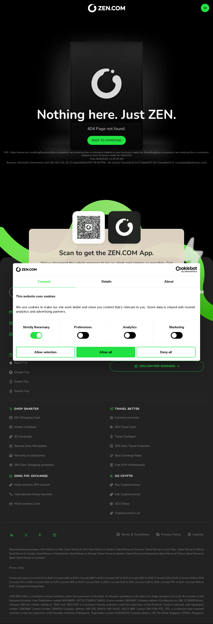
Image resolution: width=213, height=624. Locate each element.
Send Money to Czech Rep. (161, 549)
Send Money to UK (75, 549)
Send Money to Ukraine (102, 549)
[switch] (83, 335)
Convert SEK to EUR (71, 582)
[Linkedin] (11, 535)
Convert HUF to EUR (122, 582)
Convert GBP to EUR (91, 578)
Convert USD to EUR (66, 578)
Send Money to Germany (130, 549)
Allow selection (45, 352)
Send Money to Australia (31, 557)
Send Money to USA (52, 549)
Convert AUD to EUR (192, 578)
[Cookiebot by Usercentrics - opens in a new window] (179, 269)
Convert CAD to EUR (166, 578)
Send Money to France (172, 553)
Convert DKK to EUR (97, 582)
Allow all (105, 352)
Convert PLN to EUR (41, 578)
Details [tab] (107, 281)
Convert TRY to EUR (172, 582)
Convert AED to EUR (141, 578)
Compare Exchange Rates (30, 586)
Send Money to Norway (83, 553)
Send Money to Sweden (112, 553)
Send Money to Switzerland (142, 553)
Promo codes (16, 567)
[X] (26, 535)
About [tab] (168, 281)
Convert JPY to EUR (21, 582)
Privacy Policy (171, 534)
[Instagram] (54, 535)
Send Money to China (190, 549)
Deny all (166, 352)
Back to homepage (106, 140)
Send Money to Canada (22, 553)
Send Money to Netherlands (52, 553)
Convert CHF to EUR (116, 578)
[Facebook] (40, 535)
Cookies (198, 534)
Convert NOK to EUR (46, 582)
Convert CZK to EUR (147, 582)
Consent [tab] (44, 281)
